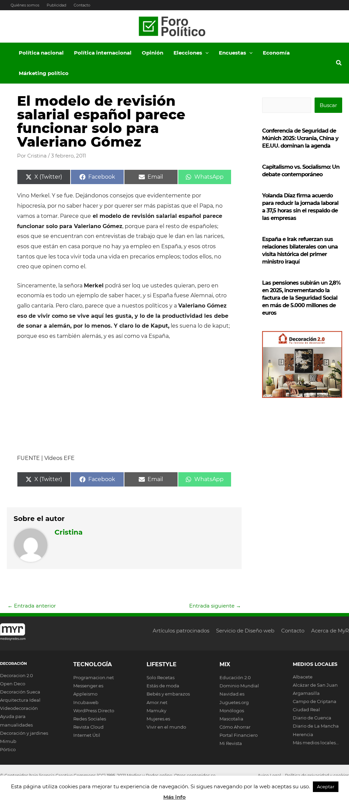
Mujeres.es (158, 718)
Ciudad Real (306, 709)
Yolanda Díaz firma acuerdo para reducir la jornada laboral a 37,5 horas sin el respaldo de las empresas (300, 206)
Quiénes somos (25, 5)
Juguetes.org (234, 702)
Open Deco (12, 683)
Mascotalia (231, 718)
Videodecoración (19, 708)
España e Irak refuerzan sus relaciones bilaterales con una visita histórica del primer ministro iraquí (300, 250)
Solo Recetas (160, 677)
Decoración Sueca (20, 692)
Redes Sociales (89, 718)
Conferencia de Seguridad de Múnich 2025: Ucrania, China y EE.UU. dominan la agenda (300, 138)
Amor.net (157, 702)
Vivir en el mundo (166, 727)
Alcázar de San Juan (315, 685)
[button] (205, 53)
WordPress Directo (93, 710)
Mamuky (156, 710)
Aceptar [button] (325, 786)
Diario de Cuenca (312, 717)
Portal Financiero (238, 735)
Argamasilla (306, 693)
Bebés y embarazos (168, 694)
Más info (174, 797)
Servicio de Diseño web (245, 630)
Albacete (303, 677)
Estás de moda (163, 685)
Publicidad (56, 5)
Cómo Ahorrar (235, 727)
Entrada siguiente (215, 605)
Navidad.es (231, 694)
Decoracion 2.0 (16, 675)
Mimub (8, 741)
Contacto (82, 5)
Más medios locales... (316, 742)
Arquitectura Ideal (20, 700)
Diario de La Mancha (316, 726)
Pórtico (8, 749)
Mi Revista (230, 743)
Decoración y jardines (24, 733)
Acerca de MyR (330, 630)
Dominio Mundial (239, 685)
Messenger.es (88, 685)
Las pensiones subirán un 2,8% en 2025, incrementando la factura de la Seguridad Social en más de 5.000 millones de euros (301, 298)
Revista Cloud (88, 727)
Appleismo (85, 694)
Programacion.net (93, 677)
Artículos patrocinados (181, 630)
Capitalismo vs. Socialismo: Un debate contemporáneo (300, 171)
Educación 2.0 (235, 677)
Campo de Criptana (314, 701)
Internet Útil (86, 735)
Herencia (303, 734)
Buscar (328, 105)
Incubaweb (85, 702)
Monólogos (231, 710)
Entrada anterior (31, 605)
